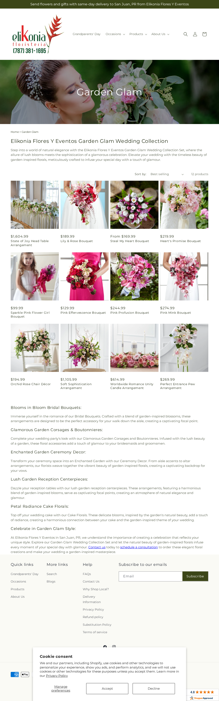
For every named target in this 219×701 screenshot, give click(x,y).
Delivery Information (92, 599)
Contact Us (91, 581)
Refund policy (93, 617)
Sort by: (140, 174)
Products (17, 589)
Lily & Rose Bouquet (77, 241)
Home (15, 131)
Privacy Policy (57, 676)
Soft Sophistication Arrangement (76, 386)
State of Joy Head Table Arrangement (30, 243)
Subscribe (195, 576)
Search (52, 574)
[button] (115, 34)
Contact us (96, 547)
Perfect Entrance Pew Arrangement (177, 386)
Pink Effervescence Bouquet (83, 313)
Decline (154, 688)
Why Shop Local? (96, 589)
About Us (18, 597)
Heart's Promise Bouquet (180, 241)
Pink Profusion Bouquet (129, 313)
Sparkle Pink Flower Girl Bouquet (30, 314)
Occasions (18, 581)
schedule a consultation (139, 547)
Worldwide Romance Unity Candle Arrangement (132, 386)
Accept (107, 688)
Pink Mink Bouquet (175, 313)
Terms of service (95, 632)
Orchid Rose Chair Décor (31, 384)
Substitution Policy (97, 625)
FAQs (87, 574)
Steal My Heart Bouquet (129, 241)
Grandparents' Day (24, 574)
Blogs (51, 581)
